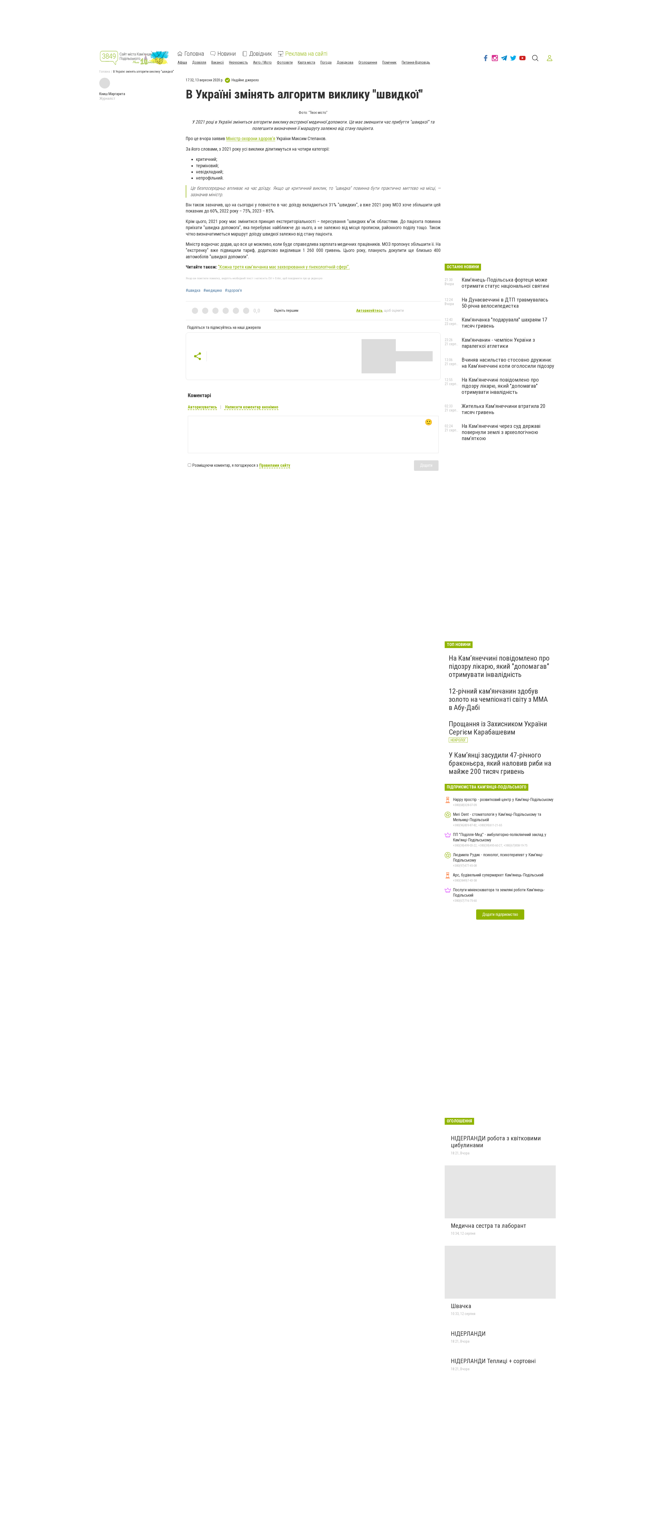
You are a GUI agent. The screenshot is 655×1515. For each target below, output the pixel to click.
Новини (226, 53)
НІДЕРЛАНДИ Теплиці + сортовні (493, 1361)
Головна (194, 53)
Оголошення (367, 62)
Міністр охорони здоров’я (250, 138)
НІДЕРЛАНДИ (468, 1333)
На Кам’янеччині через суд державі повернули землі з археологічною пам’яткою (501, 432)
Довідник (260, 53)
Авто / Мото (262, 62)
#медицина (212, 290)
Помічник (389, 62)
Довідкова (345, 62)
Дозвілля (199, 62)
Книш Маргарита (112, 94)
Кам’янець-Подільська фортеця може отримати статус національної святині (505, 283)
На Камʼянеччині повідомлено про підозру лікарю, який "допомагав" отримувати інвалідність (500, 386)
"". (284, 267)
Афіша (182, 62)
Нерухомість (238, 62)
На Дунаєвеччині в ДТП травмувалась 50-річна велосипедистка (505, 303)
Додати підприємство (500, 914)
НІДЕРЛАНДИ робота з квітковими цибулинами (496, 1142)
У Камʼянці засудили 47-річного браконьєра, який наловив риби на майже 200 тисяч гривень (500, 763)
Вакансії (217, 62)
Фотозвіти (285, 62)
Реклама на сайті (306, 53)
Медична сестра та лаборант (488, 1225)
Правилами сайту (274, 465)
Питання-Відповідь (416, 62)
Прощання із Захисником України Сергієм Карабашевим (498, 728)
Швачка (461, 1306)
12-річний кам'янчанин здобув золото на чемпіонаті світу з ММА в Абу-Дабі (498, 699)
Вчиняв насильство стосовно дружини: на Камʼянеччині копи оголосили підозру (508, 363)
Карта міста (306, 62)
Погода (326, 62)
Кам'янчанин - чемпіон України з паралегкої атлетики (498, 343)
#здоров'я (233, 290)
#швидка (193, 290)
